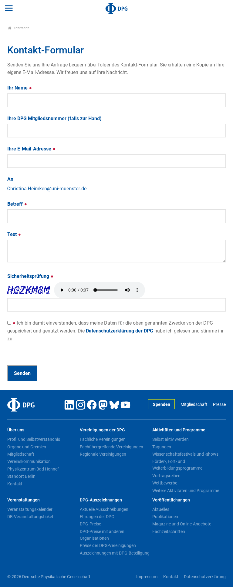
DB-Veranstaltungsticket (30, 516)
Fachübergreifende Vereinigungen (111, 446)
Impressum (146, 576)
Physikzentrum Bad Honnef (33, 469)
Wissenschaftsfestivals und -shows (185, 454)
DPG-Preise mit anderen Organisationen (102, 535)
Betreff (15, 204)
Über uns (15, 430)
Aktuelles (160, 509)
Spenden (161, 404)
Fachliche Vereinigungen (103, 439)
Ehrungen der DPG (97, 516)
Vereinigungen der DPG (102, 430)
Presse (219, 404)
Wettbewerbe (164, 483)
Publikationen (165, 516)
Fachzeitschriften (168, 531)
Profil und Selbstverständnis (33, 439)
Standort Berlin (21, 476)
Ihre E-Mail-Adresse (29, 149)
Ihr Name (18, 88)
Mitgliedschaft (194, 404)
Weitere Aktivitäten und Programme (185, 490)
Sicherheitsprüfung (28, 276)
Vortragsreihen (166, 475)
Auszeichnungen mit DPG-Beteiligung (115, 553)
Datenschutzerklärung (205, 576)
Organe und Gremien (26, 446)
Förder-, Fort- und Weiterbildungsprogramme (177, 465)
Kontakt (14, 483)
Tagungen (161, 446)
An (10, 179)
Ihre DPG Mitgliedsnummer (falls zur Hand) (54, 118)
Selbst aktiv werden (170, 439)
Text (12, 234)
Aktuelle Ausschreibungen (104, 509)
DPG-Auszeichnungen (101, 500)
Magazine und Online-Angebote (181, 523)
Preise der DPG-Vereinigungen (108, 545)
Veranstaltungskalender (29, 509)
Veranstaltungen (23, 500)
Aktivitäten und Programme (178, 430)
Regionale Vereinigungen (103, 454)
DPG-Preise (90, 523)
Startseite (21, 28)
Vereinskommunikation (29, 461)
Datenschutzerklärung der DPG (119, 331)
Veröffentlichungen (171, 500)
